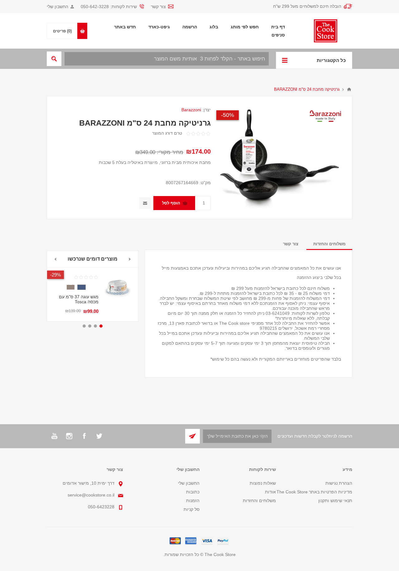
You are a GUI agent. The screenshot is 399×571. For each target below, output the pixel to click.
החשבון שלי (57, 6)
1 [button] (101, 326)
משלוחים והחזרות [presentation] (329, 244)
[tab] (329, 244)
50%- (227, 115)
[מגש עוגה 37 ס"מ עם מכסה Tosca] (118, 287)
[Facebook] (84, 436)
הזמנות (193, 500)
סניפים (278, 34)
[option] (92, 294)
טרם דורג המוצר (167, 133)
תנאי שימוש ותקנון (335, 500)
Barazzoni (191, 109)
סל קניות (192, 509)
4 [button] (84, 326)
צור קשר (158, 6)
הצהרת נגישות (338, 483)
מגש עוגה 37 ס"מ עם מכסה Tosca (79, 299)
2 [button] (95, 326)
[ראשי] (349, 89)
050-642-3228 (95, 6)
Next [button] (55, 259)
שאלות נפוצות (263, 483)
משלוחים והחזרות (259, 500)
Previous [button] (130, 259)
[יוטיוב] (54, 436)
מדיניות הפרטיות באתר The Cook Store (314, 491)
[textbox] (167, 58)
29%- (55, 274)
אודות (270, 491)
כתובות (193, 491)
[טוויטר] (99, 436)
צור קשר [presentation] (290, 244)
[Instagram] (69, 436)
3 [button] (89, 326)
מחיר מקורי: (170, 152)
